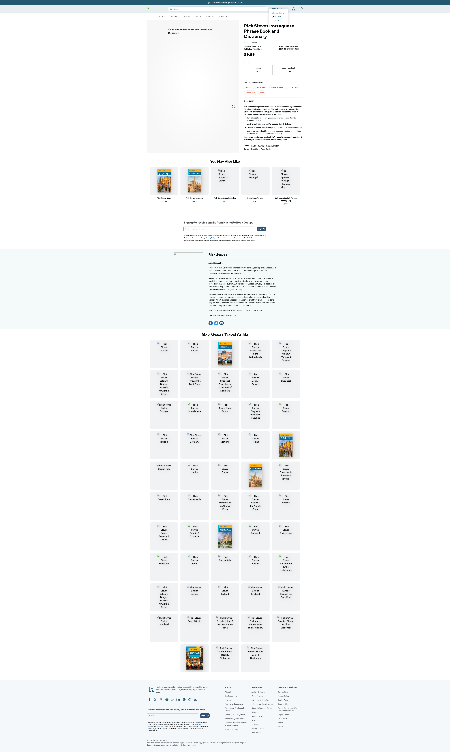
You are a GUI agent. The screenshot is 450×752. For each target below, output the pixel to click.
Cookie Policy (283, 700)
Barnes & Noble (277, 87)
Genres (162, 16)
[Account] (294, 9)
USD (279, 16)
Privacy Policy (283, 696)
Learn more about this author (221, 315)
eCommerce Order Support (262, 704)
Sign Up (261, 229)
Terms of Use (283, 692)
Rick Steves (252, 42)
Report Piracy (283, 714)
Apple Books (261, 87)
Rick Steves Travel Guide (261, 149)
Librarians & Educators (260, 700)
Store (198, 16)
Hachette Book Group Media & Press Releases (236, 724)
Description (249, 100)
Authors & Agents (258, 692)
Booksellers (256, 732)
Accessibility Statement (234, 718)
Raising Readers (257, 728)
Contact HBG (256, 716)
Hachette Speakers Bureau (261, 708)
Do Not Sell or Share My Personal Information (287, 709)
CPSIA (280, 722)
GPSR (280, 726)
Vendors (254, 724)
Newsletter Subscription (234, 704)
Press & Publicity (231, 729)
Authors (174, 16)
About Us (223, 16)
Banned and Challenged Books (234, 709)
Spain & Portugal (272, 145)
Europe (261, 145)
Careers (254, 712)
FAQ (253, 720)
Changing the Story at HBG (235, 714)
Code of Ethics (283, 704)
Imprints (210, 16)
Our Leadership (231, 696)
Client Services (257, 696)
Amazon (249, 87)
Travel (253, 145)
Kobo (262, 92)
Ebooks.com (250, 92)
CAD (279, 20)
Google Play (292, 87)
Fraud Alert (282, 718)
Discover (187, 16)
